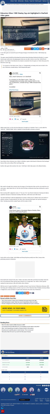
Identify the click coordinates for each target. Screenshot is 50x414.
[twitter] (35, 49)
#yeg (16, 90)
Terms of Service (41, 400)
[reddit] (43, 49)
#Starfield (12, 90)
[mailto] (40, 49)
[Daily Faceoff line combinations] (45, 49)
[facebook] (32, 49)
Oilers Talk (13, 1)
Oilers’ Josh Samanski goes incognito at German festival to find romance (18, 328)
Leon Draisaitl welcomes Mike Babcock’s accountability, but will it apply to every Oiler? (20, 326)
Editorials (21, 1)
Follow (21, 74)
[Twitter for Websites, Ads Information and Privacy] (40, 116)
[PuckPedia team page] (48, 49)
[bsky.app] (37, 49)
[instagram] (45, 385)
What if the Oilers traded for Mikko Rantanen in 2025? (13, 325)
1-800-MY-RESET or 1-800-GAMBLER (21, 403)
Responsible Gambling (47, 400)
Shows (27, 1)
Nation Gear (46, 1)
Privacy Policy (36, 400)
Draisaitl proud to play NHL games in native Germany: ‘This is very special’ (18, 330)
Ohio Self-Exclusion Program (7, 405)
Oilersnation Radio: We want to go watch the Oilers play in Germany (16, 331)
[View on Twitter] (40, 73)
